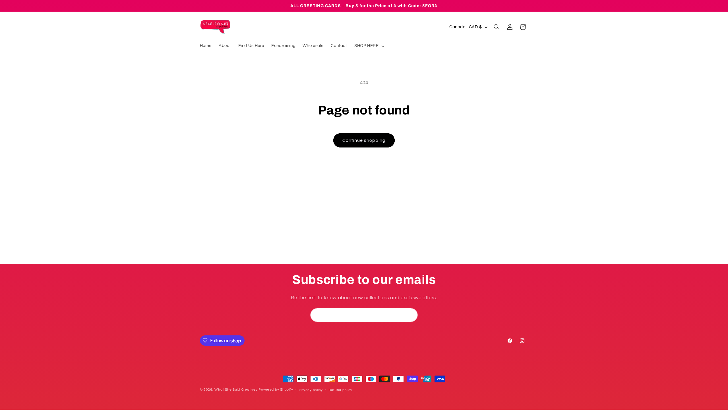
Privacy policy (311, 389)
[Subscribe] (410, 315)
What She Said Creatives (235, 389)
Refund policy (341, 389)
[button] (369, 46)
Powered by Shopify (275, 389)
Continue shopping (364, 140)
